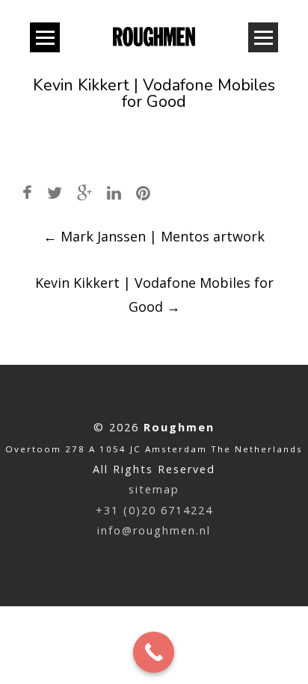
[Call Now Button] (153, 652)
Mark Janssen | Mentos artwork (154, 236)
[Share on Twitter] (54, 192)
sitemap (154, 489)
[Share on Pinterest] (143, 192)
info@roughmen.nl (154, 530)
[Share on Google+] (84, 192)
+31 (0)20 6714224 (154, 510)
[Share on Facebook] (27, 192)
